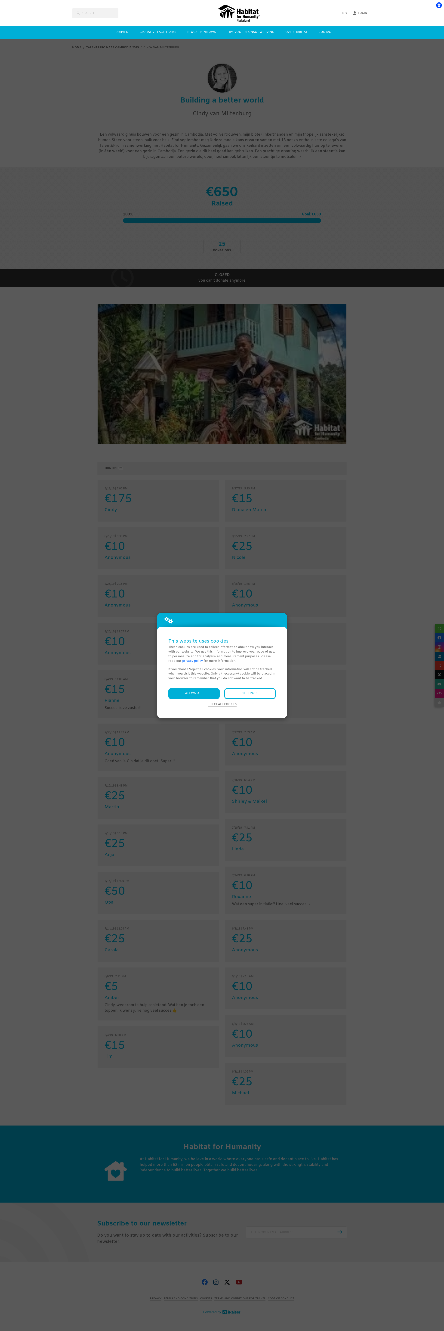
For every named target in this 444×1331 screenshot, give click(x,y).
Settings (249, 693)
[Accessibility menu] (439, 5)
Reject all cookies (222, 704)
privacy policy (192, 661)
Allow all (194, 693)
